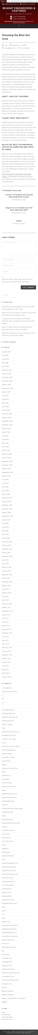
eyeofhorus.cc (6, 775)
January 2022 (6, 545)
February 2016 (7, 647)
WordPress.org (7, 1019)
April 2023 (5, 490)
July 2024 (5, 436)
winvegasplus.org (8, 976)
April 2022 (5, 534)
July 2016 (5, 636)
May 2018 (5, 600)
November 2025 (7, 381)
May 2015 (5, 669)
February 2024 (7, 454)
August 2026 (6, 352)
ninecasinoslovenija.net (10, 874)
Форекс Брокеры (8, 991)
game (4, 790)
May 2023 (5, 487)
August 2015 (6, 662)
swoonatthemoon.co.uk (9, 932)
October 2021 (6, 552)
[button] (19, 25)
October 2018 (6, 593)
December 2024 (7, 421)
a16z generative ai (8, 710)
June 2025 (5, 399)
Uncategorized (10, 48)
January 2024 (6, 457)
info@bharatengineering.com (11, 4)
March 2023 (6, 494)
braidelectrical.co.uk (9, 735)
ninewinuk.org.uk (8, 878)
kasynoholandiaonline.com (11, 823)
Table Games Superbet (10, 936)
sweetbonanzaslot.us (9, 929)
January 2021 (6, 571)
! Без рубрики (7, 688)
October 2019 (6, 585)
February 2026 (7, 370)
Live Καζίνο (6, 834)
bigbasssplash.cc (8, 720)
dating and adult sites (9, 768)
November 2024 (7, 425)
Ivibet (4, 816)
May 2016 (5, 640)
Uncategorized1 (7, 962)
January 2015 (6, 677)
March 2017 (6, 625)
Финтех (4, 987)
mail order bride (7, 841)
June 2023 (5, 483)
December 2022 (7, 505)
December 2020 (7, 574)
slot (3, 914)
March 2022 (6, 538)
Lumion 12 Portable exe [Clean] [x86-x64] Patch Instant (19, 196)
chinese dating (7, 753)
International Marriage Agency (12, 808)
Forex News (6, 779)
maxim (4, 845)
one (6, 45)
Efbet (3, 772)
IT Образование (7, 812)
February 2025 (7, 414)
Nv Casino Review (8, 885)
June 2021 (5, 560)
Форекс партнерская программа (13, 998)
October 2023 (6, 468)
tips (3, 951)
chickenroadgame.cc (9, 750)
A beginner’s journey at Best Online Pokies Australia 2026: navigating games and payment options (18, 321)
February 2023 (7, 498)
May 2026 (5, 362)
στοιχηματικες (7, 984)
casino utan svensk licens (11, 746)
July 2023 (5, 479)
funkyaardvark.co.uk (9, 786)
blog (3, 728)
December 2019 (7, 582)
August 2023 (6, 476)
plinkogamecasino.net (9, 903)
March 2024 (6, 450)
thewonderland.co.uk (9, 947)
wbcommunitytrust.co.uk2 (10, 972)
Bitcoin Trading (7, 724)
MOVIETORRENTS (8, 856)
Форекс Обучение (8, 994)
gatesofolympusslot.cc (9, 794)
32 (3, 702)
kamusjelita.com (7, 819)
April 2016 (5, 644)
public (4, 910)
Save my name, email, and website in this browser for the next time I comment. (17, 280)
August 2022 (6, 520)
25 (3, 699)
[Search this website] (19, 295)
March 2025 (6, 410)
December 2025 (7, 377)
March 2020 (6, 578)
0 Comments (25, 48)
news (3, 859)
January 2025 (6, 417)
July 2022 (5, 523)
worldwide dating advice (10, 980)
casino (4, 742)
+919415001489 (21, 18)
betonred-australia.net (9, 717)
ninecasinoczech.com (9, 867)
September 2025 (7, 388)
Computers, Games (8, 757)
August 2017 (6, 615)
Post (3, 907)
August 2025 (6, 392)
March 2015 (6, 673)
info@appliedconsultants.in (28, 4)
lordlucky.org (6, 837)
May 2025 (5, 403)
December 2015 (7, 655)
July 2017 (5, 618)
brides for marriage (9, 739)
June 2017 (5, 622)
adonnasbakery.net (8, 713)
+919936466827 (21, 16)
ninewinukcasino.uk (8, 881)
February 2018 (7, 604)
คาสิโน (4, 1002)
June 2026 (5, 359)
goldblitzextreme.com (9, 797)
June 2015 (5, 666)
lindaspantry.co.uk (8, 830)
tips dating (6, 954)
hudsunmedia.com (8, 801)
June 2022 (5, 527)
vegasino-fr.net (7, 965)
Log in (4, 1012)
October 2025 (6, 384)
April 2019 (5, 589)
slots (3, 918)
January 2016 (6, 651)
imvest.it (5, 804)
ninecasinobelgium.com (10, 863)
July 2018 (5, 596)
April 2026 (5, 366)
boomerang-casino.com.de (11, 732)
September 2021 (7, 556)
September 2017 (7, 611)
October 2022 (6, 512)
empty (19, 221)
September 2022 (7, 516)
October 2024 (6, 428)
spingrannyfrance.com (9, 925)
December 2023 (7, 461)
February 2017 (7, 629)
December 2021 (7, 549)
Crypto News (6, 761)
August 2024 (6, 432)
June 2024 (5, 439)
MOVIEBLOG (6, 852)
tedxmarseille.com (8, 940)
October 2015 (6, 658)
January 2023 (6, 501)
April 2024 (5, 446)
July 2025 (5, 395)
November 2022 (7, 509)
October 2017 (6, 607)
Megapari (5, 848)
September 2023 (7, 472)
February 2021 (7, 567)
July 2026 (5, 355)
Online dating (6, 888)
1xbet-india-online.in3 (9, 691)
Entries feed (6, 1014)
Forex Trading (7, 783)
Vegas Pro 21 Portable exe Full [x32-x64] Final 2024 (19, 209)
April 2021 (5, 563)
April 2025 (5, 406)
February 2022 (7, 541)
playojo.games (7, 896)
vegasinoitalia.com (8, 969)
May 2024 (5, 443)
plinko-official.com (8, 900)
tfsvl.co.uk (5, 943)
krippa (4, 826)
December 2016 (7, 633)
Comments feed (7, 1017)
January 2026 (6, 373)
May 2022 (5, 531)
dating (4, 764)
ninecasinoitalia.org (9, 870)
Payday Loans (7, 892)
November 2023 (7, 465)
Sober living (6, 921)
